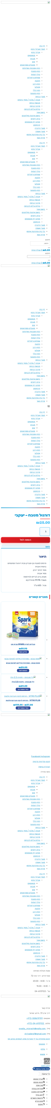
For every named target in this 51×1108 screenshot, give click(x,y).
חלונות (37, 81)
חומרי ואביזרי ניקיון (38, 49)
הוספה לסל (25, 540)
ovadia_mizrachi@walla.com (32, 1028)
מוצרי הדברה (40, 128)
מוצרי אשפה (40, 131)
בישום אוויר (41, 112)
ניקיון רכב (36, 84)
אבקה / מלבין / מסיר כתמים (29, 100)
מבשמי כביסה (34, 103)
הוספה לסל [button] (23, 670)
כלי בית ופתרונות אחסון (35, 134)
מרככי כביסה (35, 106)
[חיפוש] (49, 247)
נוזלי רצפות (35, 74)
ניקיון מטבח (35, 71)
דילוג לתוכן (45, 1065)
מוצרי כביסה (40, 96)
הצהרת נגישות (44, 767)
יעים (33, 62)
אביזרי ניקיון (35, 52)
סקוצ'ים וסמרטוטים (27, 65)
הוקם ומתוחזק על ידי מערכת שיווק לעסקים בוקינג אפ (29, 1039)
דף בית (42, 46)
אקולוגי (37, 87)
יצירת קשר (41, 138)
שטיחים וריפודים (33, 77)
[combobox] (38, 256)
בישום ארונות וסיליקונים (31, 115)
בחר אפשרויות (23, 689)
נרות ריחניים (35, 119)
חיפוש (47, 240)
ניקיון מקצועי (35, 93)
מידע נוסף (23, 652)
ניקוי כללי (36, 90)
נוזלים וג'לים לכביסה (32, 109)
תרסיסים (36, 125)
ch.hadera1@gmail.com (35, 1034)
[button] (25, 407)
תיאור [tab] (47, 546)
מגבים (32, 58)
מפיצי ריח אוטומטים (32, 122)
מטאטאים (31, 55)
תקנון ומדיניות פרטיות (41, 761)
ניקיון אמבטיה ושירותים (31, 68)
